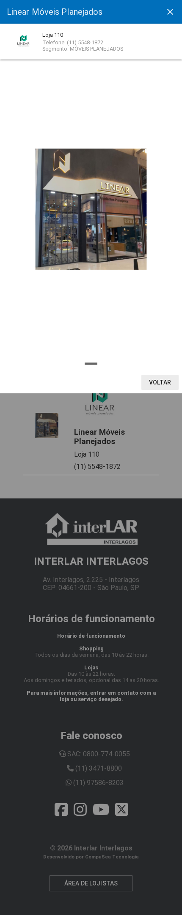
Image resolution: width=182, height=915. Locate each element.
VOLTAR (160, 382)
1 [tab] (91, 364)
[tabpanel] (91, 209)
